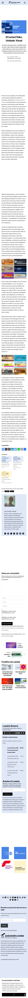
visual (12, 491)
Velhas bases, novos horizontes (20, 686)
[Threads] (14, 533)
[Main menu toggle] (3, 3)
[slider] (18, 732)
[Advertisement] (14, 12)
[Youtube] (20, 533)
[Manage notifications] (25, 995)
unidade (7, 491)
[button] (25, 3)
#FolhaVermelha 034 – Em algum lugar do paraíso (7, 687)
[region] (14, 988)
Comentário (5, 579)
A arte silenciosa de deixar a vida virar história (7, 673)
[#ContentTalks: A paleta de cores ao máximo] (18, 459)
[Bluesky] (17, 533)
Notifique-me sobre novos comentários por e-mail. (9, 612)
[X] (11, 533)
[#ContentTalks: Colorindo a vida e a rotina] (7, 474)
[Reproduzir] (5, 733)
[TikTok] (23, 533)
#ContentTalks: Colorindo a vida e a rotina (6, 479)
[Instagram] (5, 533)
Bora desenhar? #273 (21, 672)
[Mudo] (16, 733)
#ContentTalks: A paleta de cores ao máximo (17, 464)
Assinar (4, 925)
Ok (14, 994)
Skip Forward (23, 733)
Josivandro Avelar (13, 56)
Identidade (18, 61)
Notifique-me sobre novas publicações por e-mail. (9, 618)
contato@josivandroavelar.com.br (10, 959)
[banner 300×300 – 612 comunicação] (8, 853)
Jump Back (21, 733)
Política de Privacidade (11, 990)
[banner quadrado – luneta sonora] (20, 866)
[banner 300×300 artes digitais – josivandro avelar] (20, 853)
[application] (14, 733)
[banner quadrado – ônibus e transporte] (8, 866)
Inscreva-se (8, 794)
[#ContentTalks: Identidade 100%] (7, 459)
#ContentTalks (11, 61)
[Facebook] (8, 533)
